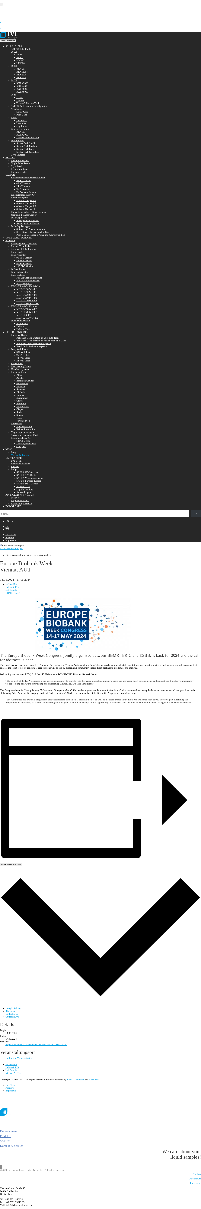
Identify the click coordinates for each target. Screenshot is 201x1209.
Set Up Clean (23, 440)
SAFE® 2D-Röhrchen (27, 472)
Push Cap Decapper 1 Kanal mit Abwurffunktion (40, 234)
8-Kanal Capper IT (25, 209)
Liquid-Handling (24, 489)
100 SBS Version (24, 266)
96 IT (13, 94)
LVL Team (16, 460)
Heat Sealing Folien (21, 366)
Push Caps (21, 114)
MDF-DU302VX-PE (26, 289)
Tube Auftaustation (20, 320)
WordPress (94, 1079)
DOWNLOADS (13, 506)
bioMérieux (22, 383)
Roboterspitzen (18, 372)
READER (10, 157)
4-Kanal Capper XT (26, 206)
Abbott (19, 375)
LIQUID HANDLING (16, 332)
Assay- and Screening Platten (25, 435)
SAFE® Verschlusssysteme (29, 478)
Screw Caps (22, 111)
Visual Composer (75, 1079)
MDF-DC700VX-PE (26, 312)
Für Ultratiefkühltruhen (28, 280)
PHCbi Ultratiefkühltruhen (24, 306)
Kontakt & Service (11, 1145)
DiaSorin (20, 392)
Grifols (19, 400)
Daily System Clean (26, 443)
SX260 (19, 54)
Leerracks (21, 123)
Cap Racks (21, 126)
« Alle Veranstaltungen (11, 548)
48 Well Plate (23, 357)
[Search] (196, 513)
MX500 (20, 60)
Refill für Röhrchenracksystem (31, 346)
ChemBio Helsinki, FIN (12, 585)
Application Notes (20, 500)
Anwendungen (23, 492)
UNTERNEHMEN (14, 458)
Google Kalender (13, 1008)
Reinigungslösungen (21, 438)
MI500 (19, 97)
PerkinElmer (22, 406)
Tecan (19, 417)
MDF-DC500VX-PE (26, 309)
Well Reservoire (24, 426)
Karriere (15, 466)
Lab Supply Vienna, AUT (13, 591)
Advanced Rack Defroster (24, 243)
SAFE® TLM (23, 486)
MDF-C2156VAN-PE (27, 317)
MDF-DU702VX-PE (26, 294)
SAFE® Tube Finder (21, 49)
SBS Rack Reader (20, 160)
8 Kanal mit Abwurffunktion (30, 229)
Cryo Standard (18, 154)
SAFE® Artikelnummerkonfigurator (29, 106)
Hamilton (21, 403)
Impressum (10, 540)
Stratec (19, 415)
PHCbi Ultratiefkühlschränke (25, 286)
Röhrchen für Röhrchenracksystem (33, 343)
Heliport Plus (23, 329)
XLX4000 (21, 77)
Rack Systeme (18, 274)
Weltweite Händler (20, 463)
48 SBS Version (24, 260)
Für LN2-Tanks (24, 283)
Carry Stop (21, 446)
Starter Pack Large (25, 149)
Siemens (20, 389)
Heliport (20, 326)
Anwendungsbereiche (21, 503)
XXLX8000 (22, 91)
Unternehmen (8, 1131)
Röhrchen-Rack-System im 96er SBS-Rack (37, 337)
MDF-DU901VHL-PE (27, 303)
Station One (22, 323)
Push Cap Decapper (20, 226)
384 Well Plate (23, 352)
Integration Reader (20, 169)
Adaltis (20, 377)
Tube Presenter (18, 254)
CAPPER (10, 174)
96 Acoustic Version (26, 192)
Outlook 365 (11, 1013)
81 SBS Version (24, 263)
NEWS (8, 449)
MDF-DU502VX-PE (26, 292)
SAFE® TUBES (13, 46)
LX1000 (20, 63)
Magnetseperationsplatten (23, 432)
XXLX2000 (22, 83)
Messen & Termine (20, 455)
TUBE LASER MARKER (18, 237)
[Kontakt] (0, 9)
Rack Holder (17, 252)
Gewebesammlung (20, 129)
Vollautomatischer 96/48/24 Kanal (28, 177)
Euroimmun (22, 397)
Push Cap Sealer (19, 217)
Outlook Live (12, 1016)
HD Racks (21, 120)
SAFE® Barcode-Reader (28, 480)
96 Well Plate (23, 355)
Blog (13, 452)
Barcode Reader (19, 172)
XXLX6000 (22, 89)
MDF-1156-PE (23, 315)
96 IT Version (23, 189)
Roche (19, 412)
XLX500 (20, 69)
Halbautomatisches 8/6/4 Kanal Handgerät (23, 196)
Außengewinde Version (28, 223)
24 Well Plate (23, 360)
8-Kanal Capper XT (26, 200)
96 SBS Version (24, 257)
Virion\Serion (23, 420)
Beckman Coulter (25, 380)
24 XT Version (23, 186)
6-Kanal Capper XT (26, 203)
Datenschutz (195, 1178)
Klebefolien (17, 363)
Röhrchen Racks (19, 335)
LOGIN (9, 521)
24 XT (14, 80)
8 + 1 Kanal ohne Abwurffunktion (33, 232)
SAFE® (5, 1141)
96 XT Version (23, 180)
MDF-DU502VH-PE (26, 297)
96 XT (14, 51)
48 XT (14, 66)
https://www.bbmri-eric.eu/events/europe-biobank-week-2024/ (36, 1044)
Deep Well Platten (20, 349)
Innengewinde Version (27, 220)
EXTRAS (10, 240)
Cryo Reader (17, 166)
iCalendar (10, 1011)
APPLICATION (13, 494)
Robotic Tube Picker (21, 246)
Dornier (20, 395)
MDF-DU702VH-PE (26, 300)
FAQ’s (14, 469)
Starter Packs (17, 140)
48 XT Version (23, 183)
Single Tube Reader (20, 163)
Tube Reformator (19, 272)
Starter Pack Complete (27, 151)
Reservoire (16, 423)
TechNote (16, 497)
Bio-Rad (20, 386)
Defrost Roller (18, 269)
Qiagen (20, 409)
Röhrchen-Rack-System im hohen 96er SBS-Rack (41, 340)
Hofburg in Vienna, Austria (19, 1058)
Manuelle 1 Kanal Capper (24, 214)
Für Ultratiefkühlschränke (29, 277)
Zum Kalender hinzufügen (11, 864)
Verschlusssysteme (20, 369)
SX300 (19, 57)
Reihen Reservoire (25, 429)
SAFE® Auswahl (25, 495)
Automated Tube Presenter (24, 249)
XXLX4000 (22, 86)
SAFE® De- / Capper (27, 483)
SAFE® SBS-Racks (26, 475)
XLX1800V (22, 71)
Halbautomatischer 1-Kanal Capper (28, 212)
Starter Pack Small (25, 143)
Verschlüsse (17, 109)
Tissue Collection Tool (27, 103)
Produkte (5, 1136)
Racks (14, 117)
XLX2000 (21, 74)
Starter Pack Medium (26, 146)
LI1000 (20, 100)
